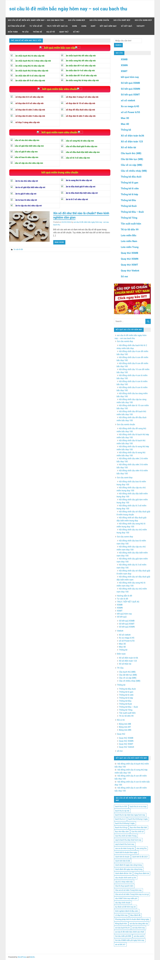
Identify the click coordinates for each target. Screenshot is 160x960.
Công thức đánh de (141, 873)
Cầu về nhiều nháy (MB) (134, 170)
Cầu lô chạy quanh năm (124, 886)
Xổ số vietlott (124, 635)
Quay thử (64, 32)
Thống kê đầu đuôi (131, 176)
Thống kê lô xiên (130, 188)
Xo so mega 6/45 (130, 106)
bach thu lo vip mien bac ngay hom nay (130, 815)
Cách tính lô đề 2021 (140, 857)
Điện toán (13, 32)
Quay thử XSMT (129, 264)
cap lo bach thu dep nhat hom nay (128, 840)
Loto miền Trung (129, 247)
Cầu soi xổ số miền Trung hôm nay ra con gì (132, 894)
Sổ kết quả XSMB (130, 83)
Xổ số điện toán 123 (132, 141)
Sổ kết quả (126, 26)
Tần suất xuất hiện (131, 223)
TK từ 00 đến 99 (129, 229)
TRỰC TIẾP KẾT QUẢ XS (57, 26)
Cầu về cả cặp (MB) (131, 165)
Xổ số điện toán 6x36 (132, 135)
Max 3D (125, 118)
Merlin (32, 957)
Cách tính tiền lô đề (122, 861)
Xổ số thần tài (128, 147)
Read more (59, 242)
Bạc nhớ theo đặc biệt (138, 827)
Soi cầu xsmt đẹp (122, 20)
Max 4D (125, 124)
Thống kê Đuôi (129, 206)
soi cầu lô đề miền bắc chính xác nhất (129, 932)
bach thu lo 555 (121, 807)
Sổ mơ (124, 276)
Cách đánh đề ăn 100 (123, 873)
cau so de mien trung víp (124, 848)
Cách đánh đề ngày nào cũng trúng (128, 869)
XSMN (83, 26)
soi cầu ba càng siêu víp (139, 924)
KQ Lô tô (50, 32)
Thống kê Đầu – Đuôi (132, 211)
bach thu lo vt (120, 819)
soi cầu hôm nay (138, 928)
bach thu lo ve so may (138, 807)
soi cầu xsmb (139, 936)
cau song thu (141, 848)
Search (118, 45)
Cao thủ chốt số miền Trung (125, 836)
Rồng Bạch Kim (121, 924)
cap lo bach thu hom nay (124, 844)
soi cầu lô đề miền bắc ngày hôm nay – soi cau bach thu (68, 9)
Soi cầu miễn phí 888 (123, 936)
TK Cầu (25, 32)
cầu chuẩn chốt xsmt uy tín (125, 878)
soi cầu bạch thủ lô (122, 928)
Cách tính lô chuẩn (122, 857)
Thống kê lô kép (129, 194)
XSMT (93, 26)
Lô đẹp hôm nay (121, 915)
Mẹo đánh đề (135, 915)
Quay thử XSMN (129, 258)
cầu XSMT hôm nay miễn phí (126, 898)
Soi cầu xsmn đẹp (143, 20)
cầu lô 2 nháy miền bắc (124, 882)
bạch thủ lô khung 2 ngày (138, 819)
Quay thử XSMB (129, 253)
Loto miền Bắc (128, 235)
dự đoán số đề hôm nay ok (125, 907)
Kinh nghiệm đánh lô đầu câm (126, 911)
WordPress (22, 957)
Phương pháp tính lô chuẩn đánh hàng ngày (132, 919)
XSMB (74, 26)
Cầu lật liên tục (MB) (132, 159)
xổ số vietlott (128, 100)
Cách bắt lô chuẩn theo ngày (126, 852)
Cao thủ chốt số (137, 832)
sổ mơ (76, 32)
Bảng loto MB (125, 724)
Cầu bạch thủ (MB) (131, 153)
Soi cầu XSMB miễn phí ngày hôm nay (129, 940)
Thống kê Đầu (128, 200)
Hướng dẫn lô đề (16, 26)
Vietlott (140, 26)
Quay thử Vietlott (130, 270)
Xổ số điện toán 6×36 (128, 658)
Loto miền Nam (129, 241)
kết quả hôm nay (108, 26)
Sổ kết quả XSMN (130, 88)
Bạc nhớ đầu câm (122, 832)
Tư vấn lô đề (36, 26)
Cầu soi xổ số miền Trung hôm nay (128, 890)
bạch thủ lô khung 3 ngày (125, 823)
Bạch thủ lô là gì (121, 827)
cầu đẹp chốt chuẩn (122, 903)
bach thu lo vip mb (122, 811)
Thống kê (37, 32)
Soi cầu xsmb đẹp (76, 20)
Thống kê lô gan (129, 182)
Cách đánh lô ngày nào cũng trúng (128, 865)
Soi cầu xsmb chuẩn (99, 20)
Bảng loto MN (125, 730)
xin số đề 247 (120, 944)
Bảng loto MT (125, 727)
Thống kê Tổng (129, 217)
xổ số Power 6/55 (130, 112)
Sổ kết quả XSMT (130, 94)
